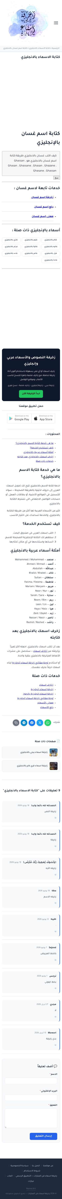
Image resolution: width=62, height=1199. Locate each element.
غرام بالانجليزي (11, 247)
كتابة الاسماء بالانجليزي (39, 48)
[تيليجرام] (24, 722)
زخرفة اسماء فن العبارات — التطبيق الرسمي (36, 1176)
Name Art (31, 1189)
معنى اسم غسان (42, 216)
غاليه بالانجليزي (50, 247)
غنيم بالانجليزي (31, 240)
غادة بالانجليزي (50, 260)
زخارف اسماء (40, 651)
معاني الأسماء (45, 703)
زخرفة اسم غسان (42, 197)
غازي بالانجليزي (11, 240)
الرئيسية (55, 48)
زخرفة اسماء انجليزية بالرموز (38, 694)
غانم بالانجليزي (31, 253)
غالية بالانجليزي (31, 247)
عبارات (31, 1181)
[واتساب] (47, 722)
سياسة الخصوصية (20, 1166)
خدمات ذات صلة (44, 461)
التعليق (53, 1105)
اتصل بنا (36, 1166)
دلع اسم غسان (43, 207)
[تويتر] (40, 722)
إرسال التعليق (43, 1136)
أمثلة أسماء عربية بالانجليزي (38, 452)
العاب (9, 1176)
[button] (43, 418)
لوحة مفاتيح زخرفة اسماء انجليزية (30, 663)
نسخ (57, 177)
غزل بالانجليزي (51, 253)
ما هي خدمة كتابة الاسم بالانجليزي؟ (34, 443)
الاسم (53, 1074)
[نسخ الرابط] (16, 722)
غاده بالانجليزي (11, 253)
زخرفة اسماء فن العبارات (39, 1194)
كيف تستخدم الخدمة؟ (41, 448)
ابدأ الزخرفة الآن (31, 394)
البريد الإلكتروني (48, 1091)
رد (55, 818)
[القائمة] (56, 23)
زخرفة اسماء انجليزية (42, 689)
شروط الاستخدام (32, 1171)
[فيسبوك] (32, 722)
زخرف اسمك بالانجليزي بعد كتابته (35, 457)
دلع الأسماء (46, 707)
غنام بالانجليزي (50, 240)
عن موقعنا (48, 1166)
